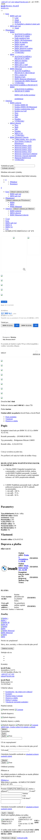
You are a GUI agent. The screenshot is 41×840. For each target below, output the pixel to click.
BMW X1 (9, 227)
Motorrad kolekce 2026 (23, 145)
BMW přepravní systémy (24, 48)
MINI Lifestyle (15, 123)
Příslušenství (9, 30)
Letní (16, 18)
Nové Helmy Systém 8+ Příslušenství (23, 142)
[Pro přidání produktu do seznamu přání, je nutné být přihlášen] (3, 332)
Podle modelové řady (22, 38)
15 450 (3, 311)
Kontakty (8, 694)
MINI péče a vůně (21, 65)
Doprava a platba (11, 421)
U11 (7, 229)
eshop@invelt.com (21, 2)
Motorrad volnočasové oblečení (26, 154)
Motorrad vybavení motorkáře (25, 156)
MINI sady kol (15, 26)
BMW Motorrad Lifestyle (19, 137)
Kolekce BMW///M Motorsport (26, 107)
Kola (7, 14)
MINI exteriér (19, 63)
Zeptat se (36, 354)
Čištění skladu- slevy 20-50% (25, 139)
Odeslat (4, 760)
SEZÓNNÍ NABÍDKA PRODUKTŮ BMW (23, 35)
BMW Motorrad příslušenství (25, 79)
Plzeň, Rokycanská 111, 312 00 (23, 568)
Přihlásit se (5, 780)
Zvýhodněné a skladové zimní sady (27, 24)
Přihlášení (13, 182)
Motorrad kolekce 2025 (23, 148)
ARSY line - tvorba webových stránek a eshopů (18, 727)
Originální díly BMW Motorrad (26, 81)
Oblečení (8, 101)
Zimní (17, 20)
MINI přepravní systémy (23, 67)
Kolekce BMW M (21, 105)
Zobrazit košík (22, 838)
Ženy (16, 113)
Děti (16, 117)
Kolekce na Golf (21, 111)
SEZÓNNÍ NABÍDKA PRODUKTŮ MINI (23, 58)
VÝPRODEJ (19, 52)
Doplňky (18, 119)
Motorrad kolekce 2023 (23, 152)
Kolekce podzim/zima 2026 (24, 109)
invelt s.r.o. (5, 8)
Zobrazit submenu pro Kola (19, 192)
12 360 (4, 313)
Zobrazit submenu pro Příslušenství (18, 200)
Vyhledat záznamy (8, 168)
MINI (12, 54)
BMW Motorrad (16, 69)
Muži (16, 115)
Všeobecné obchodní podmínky (16, 702)
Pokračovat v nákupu (9, 838)
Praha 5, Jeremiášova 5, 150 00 (23, 558)
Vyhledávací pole (7, 166)
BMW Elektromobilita (23, 50)
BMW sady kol (15, 16)
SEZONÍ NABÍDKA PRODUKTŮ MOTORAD (25, 72)
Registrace (14, 184)
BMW (12, 32)
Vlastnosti (9, 419)
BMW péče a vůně (21, 46)
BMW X (18, 22)
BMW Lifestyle (15, 103)
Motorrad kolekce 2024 (23, 150)
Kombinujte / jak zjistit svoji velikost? (18, 692)
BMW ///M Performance (23, 40)
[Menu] (2, 10)
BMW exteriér (20, 44)
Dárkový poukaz (11, 700)
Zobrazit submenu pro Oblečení (23, 209)
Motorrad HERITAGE (23, 158)
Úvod (7, 219)
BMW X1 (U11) (10, 325)
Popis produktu (10, 417)
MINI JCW (19, 133)
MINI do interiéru (21, 61)
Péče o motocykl (21, 75)
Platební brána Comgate (14, 696)
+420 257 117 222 (7, 2)
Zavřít (4, 734)
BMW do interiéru (21, 42)
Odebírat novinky (7, 648)
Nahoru (4, 729)
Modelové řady (20, 77)
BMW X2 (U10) (29, 325)
